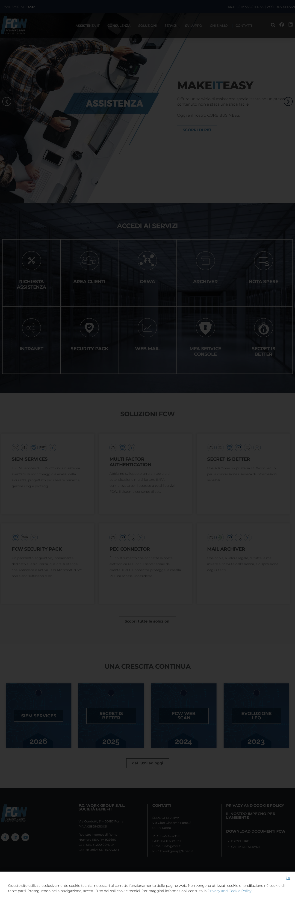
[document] (147, 452)
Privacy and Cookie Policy (229, 891)
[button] (288, 878)
